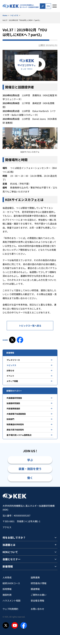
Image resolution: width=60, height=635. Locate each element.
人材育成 (7, 577)
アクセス (7, 527)
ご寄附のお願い (38, 594)
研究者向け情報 (38, 583)
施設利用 (7, 594)
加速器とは (9, 545)
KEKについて (10, 552)
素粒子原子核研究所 (15, 429)
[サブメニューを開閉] (55, 537)
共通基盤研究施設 (14, 397)
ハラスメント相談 (11, 600)
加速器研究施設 (13, 403)
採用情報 (7, 589)
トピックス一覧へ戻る (30, 325)
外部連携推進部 (13, 408)
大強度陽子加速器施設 (16, 413)
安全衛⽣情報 (37, 600)
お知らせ (10, 370)
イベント (10, 375)
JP (42, 6)
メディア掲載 (12, 381)
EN (48, 6)
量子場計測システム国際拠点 (19, 435)
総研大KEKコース (11, 583)
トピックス (14, 15)
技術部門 (10, 419)
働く (30, 478)
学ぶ (30, 460)
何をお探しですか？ (14, 537)
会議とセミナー (11, 559)
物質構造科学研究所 (15, 424)
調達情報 (35, 589)
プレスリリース (13, 359)
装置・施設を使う (30, 469)
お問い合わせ (37, 608)
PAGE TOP (53, 486)
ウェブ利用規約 (10, 608)
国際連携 (35, 577)
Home (5, 15)
